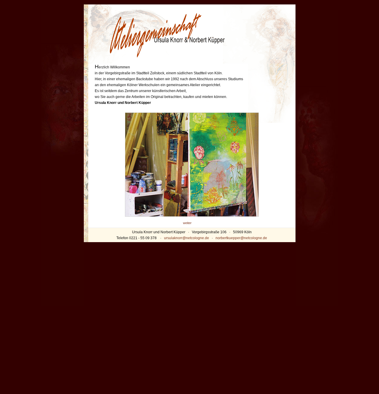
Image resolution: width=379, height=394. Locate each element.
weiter (187, 223)
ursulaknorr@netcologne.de (186, 238)
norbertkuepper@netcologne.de (241, 238)
